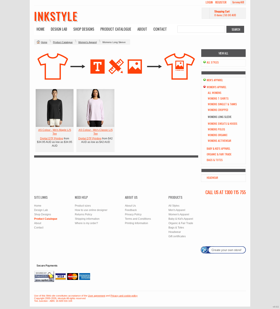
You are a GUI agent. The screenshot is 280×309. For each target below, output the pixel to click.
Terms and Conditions (138, 218)
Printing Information (136, 223)
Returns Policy (83, 214)
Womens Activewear (219, 140)
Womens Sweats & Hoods (222, 123)
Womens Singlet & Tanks (222, 104)
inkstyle (56, 16)
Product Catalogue (115, 29)
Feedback (131, 210)
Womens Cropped (218, 110)
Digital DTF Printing (51, 138)
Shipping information (87, 218)
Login (209, 2)
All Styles (213, 62)
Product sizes (83, 205)
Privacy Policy (133, 214)
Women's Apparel (87, 42)
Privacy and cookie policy (124, 295)
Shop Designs (83, 29)
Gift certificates (177, 236)
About (142, 29)
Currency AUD (238, 2)
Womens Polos (216, 129)
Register (220, 2)
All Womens (214, 93)
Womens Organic (218, 135)
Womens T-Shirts (218, 98)
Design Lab (59, 29)
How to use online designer (91, 210)
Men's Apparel (215, 80)
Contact (160, 29)
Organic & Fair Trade (219, 154)
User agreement (96, 295)
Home (41, 29)
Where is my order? (86, 223)
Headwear (212, 177)
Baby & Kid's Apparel (218, 148)
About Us (130, 205)
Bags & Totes (215, 160)
